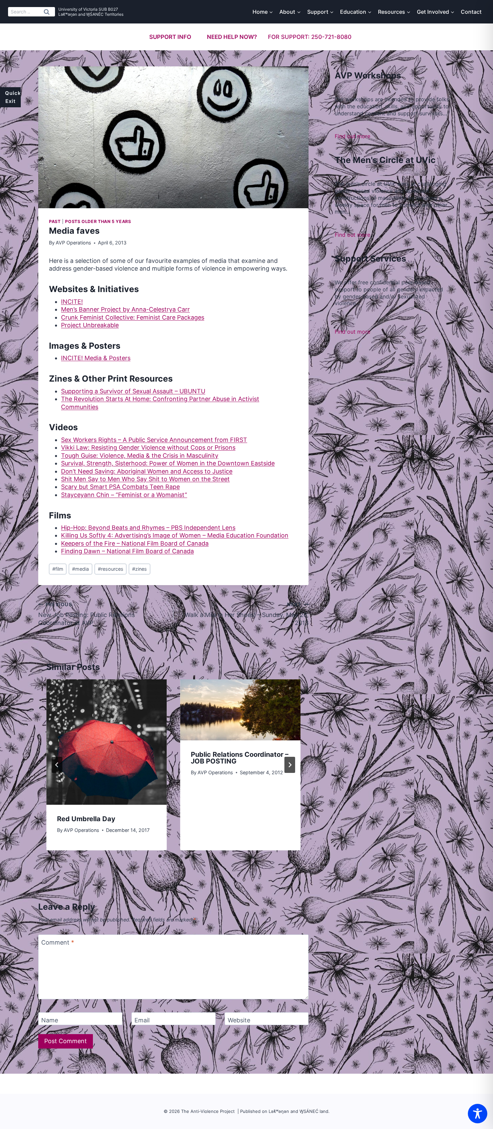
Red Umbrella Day (86, 819)
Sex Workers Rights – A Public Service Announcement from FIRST (154, 439)
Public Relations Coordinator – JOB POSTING (239, 757)
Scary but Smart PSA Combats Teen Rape (120, 486)
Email (142, 1020)
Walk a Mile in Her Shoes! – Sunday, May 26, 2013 (247, 614)
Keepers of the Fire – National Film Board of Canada (135, 543)
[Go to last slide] (57, 765)
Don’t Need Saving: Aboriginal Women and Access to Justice (146, 471)
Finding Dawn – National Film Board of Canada (127, 551)
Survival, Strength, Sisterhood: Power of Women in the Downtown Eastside (168, 463)
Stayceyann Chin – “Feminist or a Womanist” (124, 494)
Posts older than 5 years (98, 221)
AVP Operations (73, 242)
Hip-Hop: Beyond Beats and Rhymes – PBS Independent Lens (148, 527)
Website (239, 1020)
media (80, 569)
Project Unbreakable (90, 325)
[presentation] (106, 742)
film (57, 569)
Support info (170, 37)
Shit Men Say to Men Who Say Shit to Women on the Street (145, 479)
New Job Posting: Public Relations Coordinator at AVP (86, 614)
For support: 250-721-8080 (309, 37)
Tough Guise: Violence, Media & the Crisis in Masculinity (139, 455)
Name (49, 1020)
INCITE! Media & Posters (95, 357)
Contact (471, 11)
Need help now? (232, 37)
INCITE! (72, 301)
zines (139, 569)
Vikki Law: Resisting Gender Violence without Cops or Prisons (148, 447)
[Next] (289, 765)
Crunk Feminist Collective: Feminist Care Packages (132, 317)
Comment (57, 942)
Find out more (352, 136)
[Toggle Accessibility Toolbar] (477, 1113)
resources (110, 569)
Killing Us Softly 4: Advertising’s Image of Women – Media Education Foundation (174, 535)
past (55, 221)
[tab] (160, 856)
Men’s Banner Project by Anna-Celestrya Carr (125, 309)
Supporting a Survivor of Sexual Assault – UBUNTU (133, 391)
